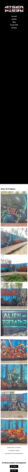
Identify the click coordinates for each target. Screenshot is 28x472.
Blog (14, 22)
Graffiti (14, 19)
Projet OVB (14, 25)
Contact (14, 28)
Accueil (14, 16)
